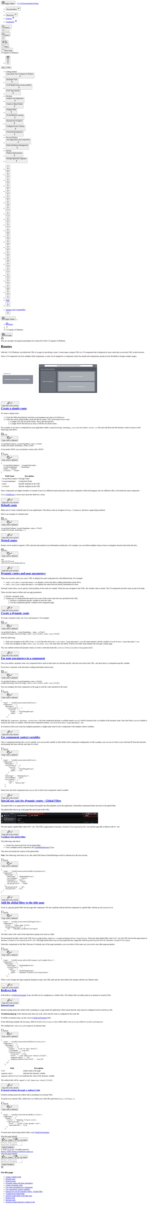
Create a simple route (14, 408)
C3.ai (9, 1149)
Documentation (12, 9)
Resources (10, 15)
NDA (23, 1152)
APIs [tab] (9, 67)
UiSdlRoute (10, 495)
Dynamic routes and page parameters (23, 573)
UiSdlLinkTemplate (19, 995)
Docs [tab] (3, 67)
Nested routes (9, 540)
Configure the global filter (13, 837)
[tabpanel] (74, 117)
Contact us (29, 1152)
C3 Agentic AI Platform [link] (14, 330)
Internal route (7, 1005)
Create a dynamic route (15, 613)
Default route (9, 505)
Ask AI (7, 31)
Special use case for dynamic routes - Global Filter (31, 800)
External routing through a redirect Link (20, 1090)
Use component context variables (20, 737)
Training (9, 19)
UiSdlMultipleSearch (42, 847)
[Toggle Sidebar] (16, 319)
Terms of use (16, 1152)
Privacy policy (6, 1152)
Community (10, 22)
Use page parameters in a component (23, 658)
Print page (8, 335)
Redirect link (9, 990)
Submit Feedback (8, 1147)
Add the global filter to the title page (22, 902)
